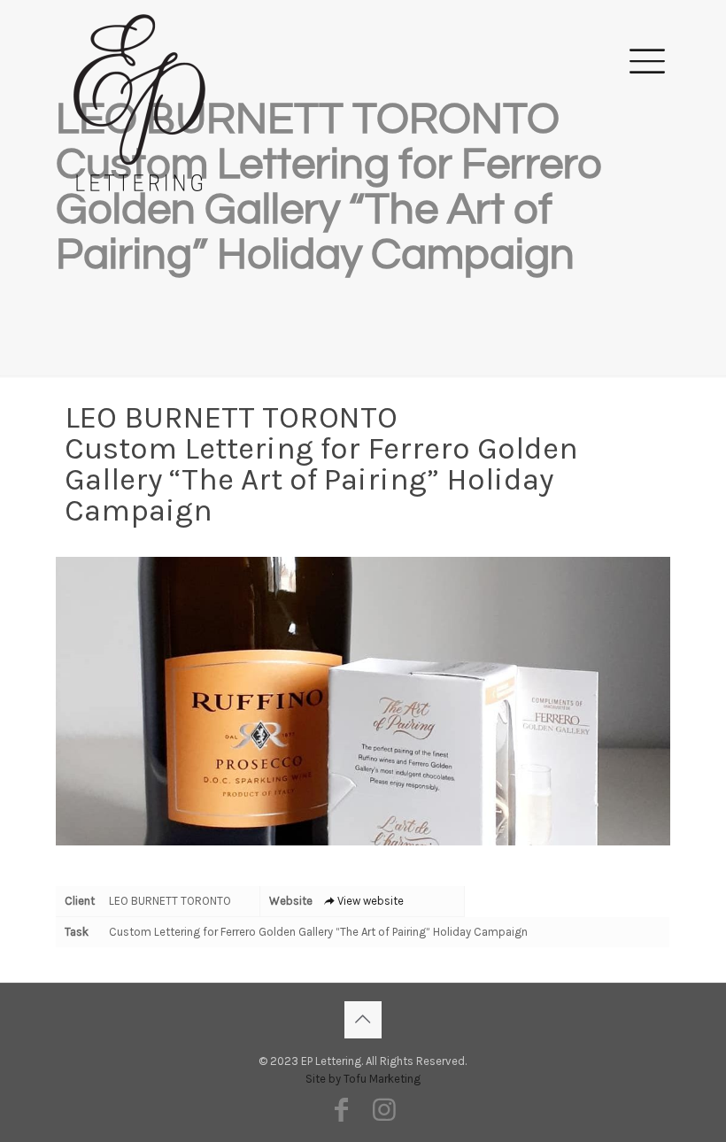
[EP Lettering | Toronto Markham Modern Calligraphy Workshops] (139, 58)
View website (370, 900)
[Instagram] (384, 1110)
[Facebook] (341, 1110)
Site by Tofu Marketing (363, 1078)
